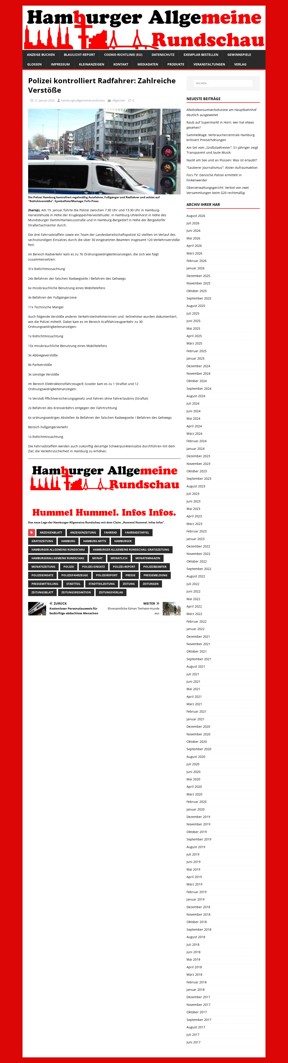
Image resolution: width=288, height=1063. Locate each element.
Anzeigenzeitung (83, 532)
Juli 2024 (193, 403)
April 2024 (194, 426)
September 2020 (199, 749)
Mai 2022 (193, 599)
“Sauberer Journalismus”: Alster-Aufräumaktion (222, 167)
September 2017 (199, 1020)
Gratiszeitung (42, 541)
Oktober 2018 (197, 922)
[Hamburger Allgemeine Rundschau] (144, 47)
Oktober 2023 (197, 471)
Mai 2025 (193, 328)
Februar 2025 (197, 351)
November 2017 (198, 1004)
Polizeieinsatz (42, 575)
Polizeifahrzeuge (74, 575)
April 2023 (194, 516)
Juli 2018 (193, 944)
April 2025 (194, 336)
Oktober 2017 (197, 1012)
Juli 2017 (193, 1034)
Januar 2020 (196, 809)
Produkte (175, 64)
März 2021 (194, 704)
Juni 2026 (193, 230)
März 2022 (194, 614)
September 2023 (199, 478)
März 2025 (194, 343)
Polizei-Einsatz (93, 567)
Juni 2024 (193, 411)
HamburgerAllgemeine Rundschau (58, 558)
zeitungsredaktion (76, 592)
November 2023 (198, 464)
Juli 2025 (193, 313)
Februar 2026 (197, 261)
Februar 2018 (197, 982)
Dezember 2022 (198, 546)
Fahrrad (110, 532)
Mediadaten (147, 64)
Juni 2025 (193, 321)
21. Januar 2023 (44, 100)
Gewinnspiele (239, 54)
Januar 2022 (196, 629)
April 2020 (194, 786)
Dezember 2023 (198, 456)
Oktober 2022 (197, 561)
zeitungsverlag (111, 592)
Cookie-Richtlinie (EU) (123, 54)
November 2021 (198, 644)
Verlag (240, 64)
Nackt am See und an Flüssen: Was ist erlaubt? (222, 160)
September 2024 (199, 388)
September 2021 (199, 659)
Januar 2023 (196, 539)
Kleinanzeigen (91, 64)
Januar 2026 (196, 268)
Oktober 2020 (197, 741)
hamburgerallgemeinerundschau (83, 100)
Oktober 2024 (197, 381)
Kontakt (120, 64)
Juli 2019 (193, 854)
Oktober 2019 (197, 832)
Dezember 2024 (198, 366)
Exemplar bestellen (201, 54)
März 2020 (194, 794)
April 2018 (194, 967)
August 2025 (196, 306)
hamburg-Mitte (94, 541)
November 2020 (198, 734)
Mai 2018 (193, 959)
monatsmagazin (147, 558)
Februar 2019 (197, 892)
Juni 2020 (193, 772)
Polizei (68, 567)
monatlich (119, 558)
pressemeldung (155, 575)
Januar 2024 (196, 448)
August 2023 (196, 486)
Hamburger (123, 541)
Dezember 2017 (198, 997)
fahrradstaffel (137, 532)
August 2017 (196, 1027)
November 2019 (198, 824)
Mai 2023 (193, 509)
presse (130, 575)
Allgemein (118, 100)
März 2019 (194, 884)
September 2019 (199, 839)
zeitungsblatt (42, 592)
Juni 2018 (193, 952)
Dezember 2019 (198, 817)
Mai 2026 (193, 238)
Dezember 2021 (198, 636)
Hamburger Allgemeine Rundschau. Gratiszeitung (131, 550)
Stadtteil (73, 584)
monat (97, 558)
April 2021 (194, 696)
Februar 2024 (197, 441)
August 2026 (196, 216)
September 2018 (199, 929)
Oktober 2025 (197, 291)
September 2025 (199, 298)
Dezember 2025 (198, 276)
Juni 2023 (193, 501)
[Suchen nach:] (223, 83)
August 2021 (196, 666)
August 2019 (196, 847)
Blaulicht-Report (79, 54)
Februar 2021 (197, 711)
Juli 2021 (193, 674)
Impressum (60, 64)
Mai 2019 (193, 869)
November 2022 (198, 554)
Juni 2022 (193, 591)
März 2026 (194, 253)
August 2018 (196, 937)
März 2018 (194, 974)
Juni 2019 (193, 862)
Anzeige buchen (41, 54)
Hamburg (68, 541)
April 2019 (194, 877)
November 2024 (198, 373)
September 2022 (199, 569)
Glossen (34, 64)
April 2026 (194, 245)
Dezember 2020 (198, 726)
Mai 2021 (193, 689)
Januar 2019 (196, 899)
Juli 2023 (193, 493)
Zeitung (129, 584)
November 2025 (198, 283)
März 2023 (194, 524)
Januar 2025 (196, 358)
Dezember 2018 (198, 907)
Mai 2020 (193, 779)
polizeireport (106, 575)
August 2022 (196, 576)
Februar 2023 (197, 531)
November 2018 (198, 914)
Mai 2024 (193, 418)
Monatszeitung (43, 567)
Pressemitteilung (45, 584)
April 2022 (194, 606)
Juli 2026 (193, 223)
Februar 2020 (197, 802)
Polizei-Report (124, 567)
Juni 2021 (193, 681)
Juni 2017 (193, 1042)
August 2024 (196, 396)
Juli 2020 (193, 764)
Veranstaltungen (209, 64)
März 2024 (194, 433)
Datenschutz (163, 54)
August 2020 (196, 756)
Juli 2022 (193, 584)
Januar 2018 (196, 989)
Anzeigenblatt (51, 532)
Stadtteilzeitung (102, 584)
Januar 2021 (196, 719)
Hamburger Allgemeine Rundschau (58, 550)
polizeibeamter (154, 567)
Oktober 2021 (197, 651)
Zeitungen (151, 584)
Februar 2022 (197, 621)
